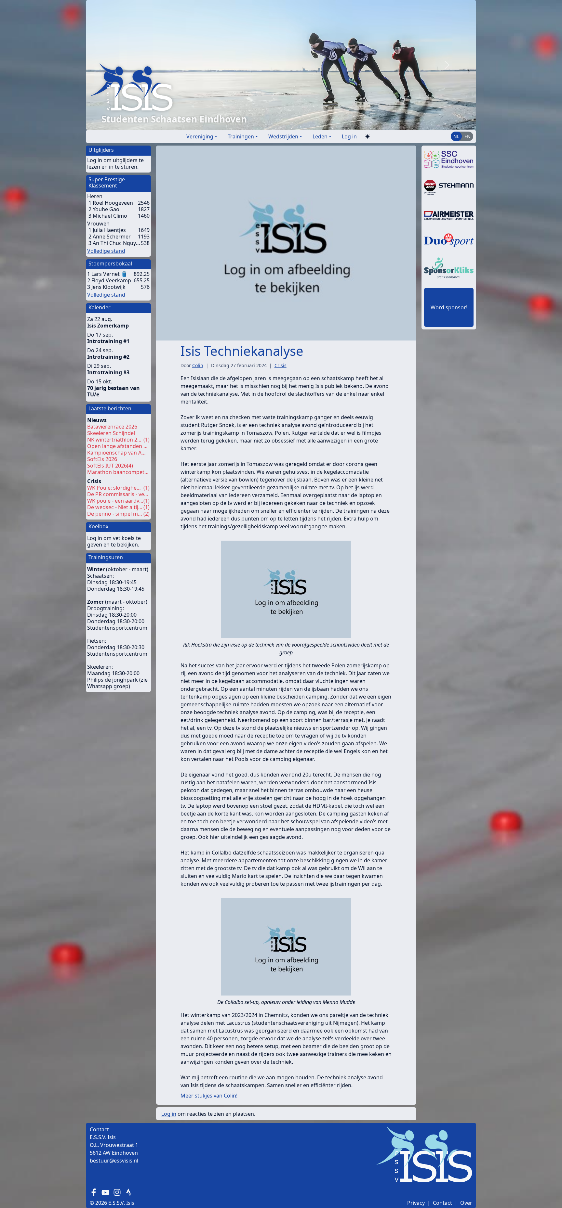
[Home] (254, 86)
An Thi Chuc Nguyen (117, 243)
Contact (442, 1202)
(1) (118, 439)
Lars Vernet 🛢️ (109, 274)
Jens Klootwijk (108, 287)
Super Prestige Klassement (106, 182)
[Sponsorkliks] (449, 267)
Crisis (94, 481)
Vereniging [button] (199, 136)
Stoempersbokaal (110, 263)
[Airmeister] (449, 214)
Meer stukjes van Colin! (209, 1095)
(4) (110, 465)
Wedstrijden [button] (283, 136)
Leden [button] (320, 136)
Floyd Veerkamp (111, 280)
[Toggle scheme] (367, 136)
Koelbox (98, 526)
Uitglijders (101, 149)
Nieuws (97, 420)
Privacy (416, 1202)
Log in (349, 136)
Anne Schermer (112, 236)
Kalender (99, 307)
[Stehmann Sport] (449, 186)
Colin (197, 365)
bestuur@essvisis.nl (114, 1160)
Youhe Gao (106, 209)
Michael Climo (110, 215)
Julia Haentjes (109, 230)
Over (466, 1202)
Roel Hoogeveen (113, 202)
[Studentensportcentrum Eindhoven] (449, 158)
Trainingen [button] (241, 136)
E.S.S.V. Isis (121, 1202)
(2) (118, 513)
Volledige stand (106, 250)
